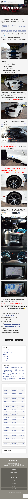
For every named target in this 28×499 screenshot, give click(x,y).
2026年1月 (14, 393)
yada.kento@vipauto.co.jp (12, 324)
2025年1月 (14, 403)
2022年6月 (22, 430)
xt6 (13, 31)
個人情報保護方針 (14, 488)
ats (8, 26)
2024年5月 (6, 411)
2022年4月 (14, 433)
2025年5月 (6, 401)
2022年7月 (14, 430)
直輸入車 (6, 28)
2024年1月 (14, 414)
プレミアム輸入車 (7, 349)
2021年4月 (14, 443)
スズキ (5, 354)
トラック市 (6, 358)
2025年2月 (6, 403)
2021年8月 (6, 441)
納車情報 (6, 360)
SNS (14, 480)
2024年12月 (21, 403)
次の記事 (19, 340)
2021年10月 (14, 438)
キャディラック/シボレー (14, 25)
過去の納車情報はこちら (9, 452)
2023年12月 (21, 414)
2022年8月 (6, 430)
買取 (10, 26)
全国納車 (18, 28)
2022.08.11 (5, 25)
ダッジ (10, 28)
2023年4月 (14, 422)
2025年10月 (14, 395)
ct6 (4, 31)
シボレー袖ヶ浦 (19, 26)
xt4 (16, 30)
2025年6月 (22, 398)
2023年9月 (22, 417)
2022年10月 (14, 427)
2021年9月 (22, 438)
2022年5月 (6, 433)
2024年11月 (6, 406)
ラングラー (8, 27)
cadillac (10, 31)
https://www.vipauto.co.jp (12, 326)
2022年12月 (21, 425)
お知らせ (5, 351)
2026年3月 (22, 390)
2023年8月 (6, 419)
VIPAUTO (19, 30)
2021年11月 (6, 438)
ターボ (25, 31)
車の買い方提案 (14, 477)
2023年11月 (6, 417)
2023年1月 (14, 425)
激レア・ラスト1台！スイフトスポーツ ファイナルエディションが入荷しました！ (14, 374)
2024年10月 (14, 406)
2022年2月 (6, 435)
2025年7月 (14, 398)
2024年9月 (22, 406)
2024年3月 (22, 411)
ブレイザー (4, 27)
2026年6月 (22, 388)
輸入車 (14, 30)
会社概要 (14, 483)
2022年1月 (14, 435)
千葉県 (7, 31)
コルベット (24, 26)
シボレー (19, 31)
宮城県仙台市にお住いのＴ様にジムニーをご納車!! (14, 376)
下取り (16, 31)
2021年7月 (14, 441)
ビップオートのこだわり (14, 472)
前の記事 (9, 340)
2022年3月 (22, 433)
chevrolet (5, 26)
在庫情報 (14, 475)
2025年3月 (22, 401)
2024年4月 (14, 411)
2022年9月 (22, 427)
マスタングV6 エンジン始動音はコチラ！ (13, 172)
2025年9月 (22, 395)
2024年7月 (14, 409)
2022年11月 (6, 427)
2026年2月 (6, 393)
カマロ (23, 27)
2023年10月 (14, 417)
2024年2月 (6, 414)
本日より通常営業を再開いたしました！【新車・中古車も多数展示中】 (14, 379)
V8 (12, 26)
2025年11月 (6, 395)
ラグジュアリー (15, 27)
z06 (11, 27)
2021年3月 (22, 443)
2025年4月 (14, 401)
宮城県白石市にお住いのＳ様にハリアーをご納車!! (14, 367)
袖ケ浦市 (10, 30)
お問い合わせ (14, 486)
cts (22, 31)
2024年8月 (6, 409)
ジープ (15, 26)
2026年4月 (14, 390)
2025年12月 (21, 393)
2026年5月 (6, 390)
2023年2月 (6, 425)
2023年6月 (22, 419)
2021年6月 (22, 441)
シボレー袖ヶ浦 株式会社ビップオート (11, 315)
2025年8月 (6, 398)
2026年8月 (6, 388)
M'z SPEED (6, 356)
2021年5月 (6, 443)
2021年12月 (21, 435)
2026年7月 (14, 388)
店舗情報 (14, 469)
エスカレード (14, 28)
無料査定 (22, 28)
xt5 (7, 30)
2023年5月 (6, 422)
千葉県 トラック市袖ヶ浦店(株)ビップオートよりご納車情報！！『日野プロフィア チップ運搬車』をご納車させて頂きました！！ (14, 370)
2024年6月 (22, 409)
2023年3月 (22, 422)
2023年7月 (14, 419)
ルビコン (19, 27)
